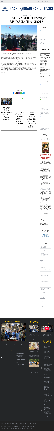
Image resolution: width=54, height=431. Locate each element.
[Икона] (45, 153)
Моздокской (42, 176)
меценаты (43, 267)
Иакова (49, 206)
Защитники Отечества (45, 275)
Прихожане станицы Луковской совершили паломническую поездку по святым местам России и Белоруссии (31, 120)
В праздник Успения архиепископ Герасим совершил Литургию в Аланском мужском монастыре (6, 113)
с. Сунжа (42, 295)
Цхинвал (42, 297)
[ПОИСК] (52, 1)
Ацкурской (47, 171)
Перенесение (43, 193)
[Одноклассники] (15, 93)
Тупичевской (45, 178)
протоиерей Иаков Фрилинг (45, 289)
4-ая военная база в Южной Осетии (45, 292)
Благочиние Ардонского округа (45, 258)
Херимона (46, 201)
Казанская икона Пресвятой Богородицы (44, 284)
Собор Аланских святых (44, 309)
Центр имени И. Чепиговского (44, 224)
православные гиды (45, 281)
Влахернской (45, 179)
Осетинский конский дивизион (45, 270)
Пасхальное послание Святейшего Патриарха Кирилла (45, 75)
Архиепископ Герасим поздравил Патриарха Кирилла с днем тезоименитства (45, 59)
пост (42, 261)
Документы (45, 49)
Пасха (42, 306)
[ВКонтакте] (13, 93)
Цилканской (45, 172)
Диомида (48, 198)
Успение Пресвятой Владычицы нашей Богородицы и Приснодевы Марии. (45, 157)
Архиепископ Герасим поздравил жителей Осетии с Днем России (45, 54)
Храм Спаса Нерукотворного (44, 247)
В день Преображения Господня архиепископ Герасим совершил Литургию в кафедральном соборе (48, 409)
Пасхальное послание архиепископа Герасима (45, 70)
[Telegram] (24, 93)
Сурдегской (48, 177)
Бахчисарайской (45, 180)
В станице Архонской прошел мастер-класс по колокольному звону (48, 396)
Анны (44, 206)
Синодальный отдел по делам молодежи (45, 278)
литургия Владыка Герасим (44, 264)
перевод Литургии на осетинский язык (45, 251)
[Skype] (23, 93)
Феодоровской (45, 207)
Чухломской (42, 177)
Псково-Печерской (45, 168)
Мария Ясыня (43, 273)
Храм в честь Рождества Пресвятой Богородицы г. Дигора (44, 302)
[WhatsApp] (21, 93)
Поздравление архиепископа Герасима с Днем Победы (44, 65)
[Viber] (19, 93)
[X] (17, 93)
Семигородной (45, 169)
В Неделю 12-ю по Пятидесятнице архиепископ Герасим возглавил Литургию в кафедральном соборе (19, 119)
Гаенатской (48, 176)
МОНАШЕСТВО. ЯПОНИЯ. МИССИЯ (47, 335)
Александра (42, 205)
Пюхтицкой (42, 170)
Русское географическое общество (44, 254)
